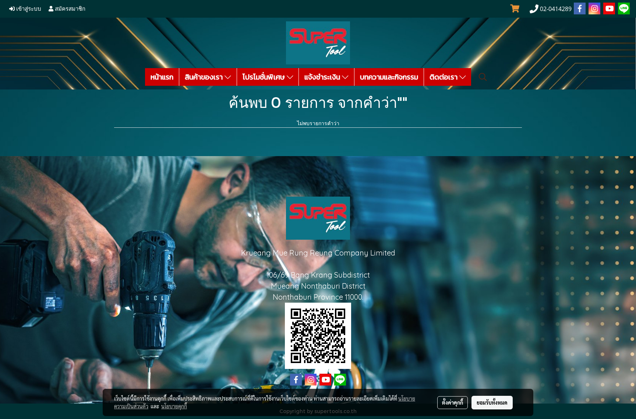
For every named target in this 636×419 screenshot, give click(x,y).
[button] (483, 77)
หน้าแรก (162, 76)
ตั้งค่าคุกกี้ (452, 402)
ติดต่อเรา (444, 76)
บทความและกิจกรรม (389, 76)
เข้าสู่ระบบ (28, 9)
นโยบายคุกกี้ (174, 406)
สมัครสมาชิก (69, 9)
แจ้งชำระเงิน (323, 76)
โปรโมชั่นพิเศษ (265, 76)
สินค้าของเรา (205, 76)
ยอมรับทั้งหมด (492, 402)
